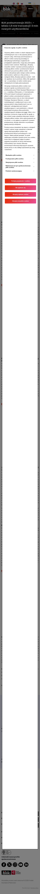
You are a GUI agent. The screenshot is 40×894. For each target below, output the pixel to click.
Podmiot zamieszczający (14, 171)
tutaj (25, 112)
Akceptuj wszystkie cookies (20, 201)
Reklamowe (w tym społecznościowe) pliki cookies (18, 166)
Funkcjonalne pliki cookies (15, 159)
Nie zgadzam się (20, 187)
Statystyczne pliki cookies (14, 162)
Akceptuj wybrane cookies (20, 194)
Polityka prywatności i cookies (20, 181)
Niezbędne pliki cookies (13, 155)
